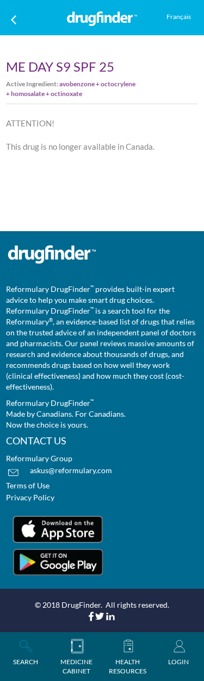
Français (178, 16)
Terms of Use (28, 485)
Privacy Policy (30, 497)
